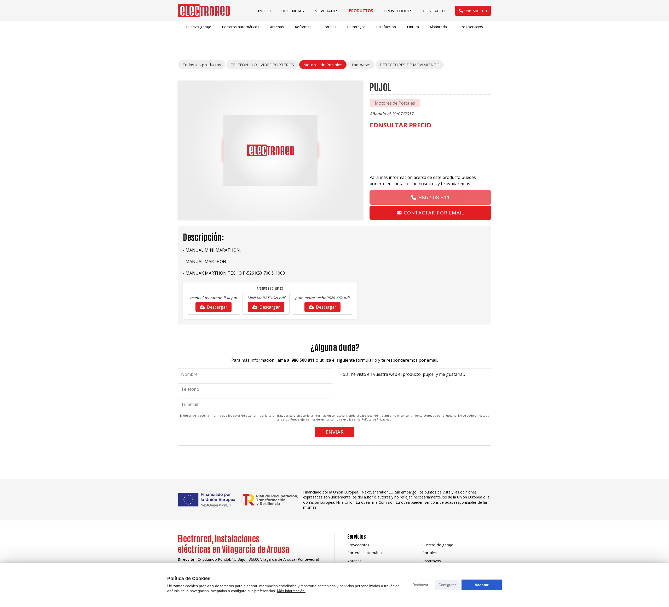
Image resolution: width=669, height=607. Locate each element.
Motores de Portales (395, 103)
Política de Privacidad (376, 419)
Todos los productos (201, 64)
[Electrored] (204, 10)
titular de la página (196, 415)
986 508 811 (434, 197)
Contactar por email (434, 212)
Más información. (291, 591)
